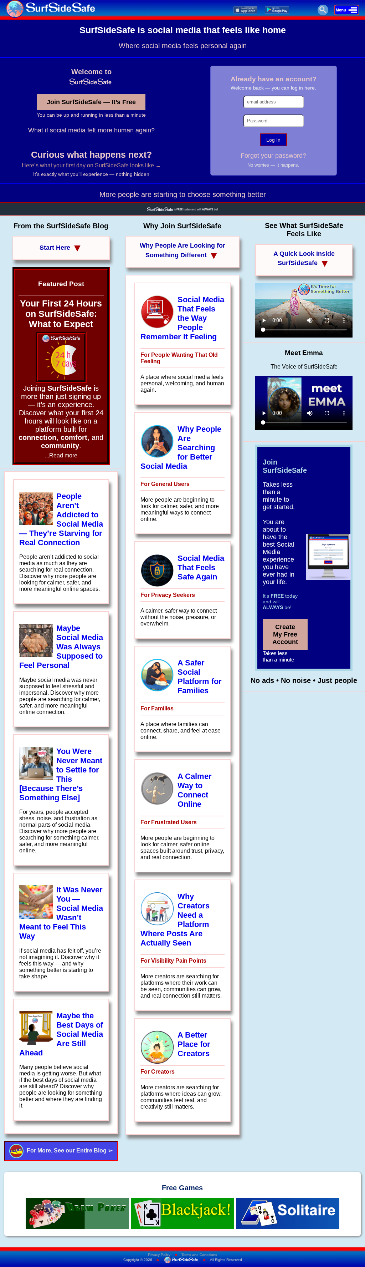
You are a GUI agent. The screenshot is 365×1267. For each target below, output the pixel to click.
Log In (273, 140)
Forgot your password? (273, 155)
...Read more (61, 455)
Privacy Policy (159, 1255)
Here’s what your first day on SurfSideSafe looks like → (91, 165)
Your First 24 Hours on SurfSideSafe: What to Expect (61, 313)
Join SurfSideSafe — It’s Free (91, 102)
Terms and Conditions (199, 1255)
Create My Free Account (285, 634)
